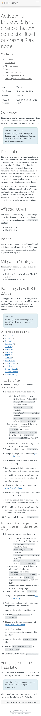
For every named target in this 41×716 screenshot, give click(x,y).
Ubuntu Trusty (11, 374)
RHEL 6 (8, 352)
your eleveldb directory (15, 488)
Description (10, 62)
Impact (8, 69)
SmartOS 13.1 (11, 363)
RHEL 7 (8, 355)
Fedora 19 (9, 341)
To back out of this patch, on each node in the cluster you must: (20, 526)
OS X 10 (8, 347)
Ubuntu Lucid (11, 369)
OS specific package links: (15, 331)
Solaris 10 (9, 366)
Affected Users (11, 66)
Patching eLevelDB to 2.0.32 (17, 75)
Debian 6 (9, 335)
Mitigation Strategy (13, 72)
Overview (9, 59)
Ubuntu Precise (11, 372)
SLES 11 (8, 358)
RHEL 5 (8, 349)
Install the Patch (11, 380)
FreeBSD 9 (9, 344)
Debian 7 (9, 338)
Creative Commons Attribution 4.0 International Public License (20, 712)
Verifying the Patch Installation (18, 78)
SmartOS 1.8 (10, 361)
